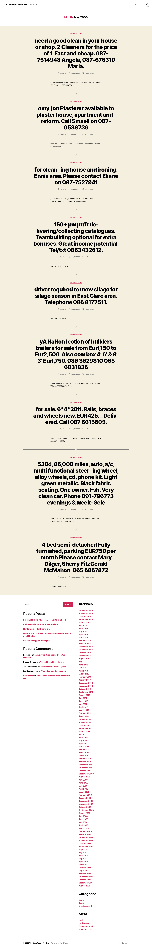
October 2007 (85, 843)
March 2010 (84, 756)
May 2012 (83, 704)
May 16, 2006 (75, 73)
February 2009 (85, 795)
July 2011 (83, 734)
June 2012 (83, 701)
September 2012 (86, 692)
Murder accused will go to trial (36, 629)
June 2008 (83, 819)
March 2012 (84, 710)
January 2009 (85, 798)
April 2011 (83, 743)
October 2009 (85, 771)
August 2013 (84, 659)
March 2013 (84, 674)
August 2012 (84, 695)
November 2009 (86, 768)
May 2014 (83, 631)
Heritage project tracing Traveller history (41, 624)
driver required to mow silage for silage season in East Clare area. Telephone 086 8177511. (76, 296)
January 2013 (85, 680)
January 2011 (84, 752)
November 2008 (86, 804)
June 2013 (83, 665)
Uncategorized (76, 34)
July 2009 (83, 780)
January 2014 (85, 643)
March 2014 (84, 637)
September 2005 (86, 883)
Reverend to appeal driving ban (36, 641)
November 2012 (86, 686)
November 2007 (86, 840)
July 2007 (83, 852)
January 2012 (85, 716)
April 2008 (83, 825)
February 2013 (85, 677)
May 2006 (83, 871)
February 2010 (85, 759)
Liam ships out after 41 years (53, 667)
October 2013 (85, 653)
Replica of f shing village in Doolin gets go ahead (44, 620)
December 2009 (86, 765)
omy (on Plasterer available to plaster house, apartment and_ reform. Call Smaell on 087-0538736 (76, 118)
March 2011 (84, 746)
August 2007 (84, 849)
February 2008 (85, 831)
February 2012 (85, 713)
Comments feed (86, 926)
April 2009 (83, 789)
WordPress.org (85, 929)
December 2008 (86, 801)
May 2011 (83, 740)
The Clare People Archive (15, 4)
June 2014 (83, 628)
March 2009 (84, 792)
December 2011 (86, 719)
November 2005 (86, 877)
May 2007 (83, 859)
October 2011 (85, 725)
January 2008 (85, 834)
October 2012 (85, 689)
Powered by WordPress (59, 943)
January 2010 (85, 762)
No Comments (89, 73)
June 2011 (83, 737)
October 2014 (85, 616)
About (137, 4)
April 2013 (83, 671)
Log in (81, 920)
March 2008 (84, 828)
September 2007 (86, 846)
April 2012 (83, 707)
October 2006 (85, 868)
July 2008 (83, 816)
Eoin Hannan (28, 676)
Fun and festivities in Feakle (52, 662)
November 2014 (86, 613)
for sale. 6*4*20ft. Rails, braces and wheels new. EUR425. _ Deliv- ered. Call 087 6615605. (76, 415)
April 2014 (83, 634)
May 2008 (83, 822)
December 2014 (86, 610)
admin (64, 73)
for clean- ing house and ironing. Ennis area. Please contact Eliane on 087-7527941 (76, 176)
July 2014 (83, 625)
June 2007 (83, 855)
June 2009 (83, 783)
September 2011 (86, 728)
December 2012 (86, 683)
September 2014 (86, 619)
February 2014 (85, 640)
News (81, 900)
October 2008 (85, 807)
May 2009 (83, 786)
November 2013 (86, 650)
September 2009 (86, 774)
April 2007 (83, 861)
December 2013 (86, 647)
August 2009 (84, 777)
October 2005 (85, 880)
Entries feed (84, 923)
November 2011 (86, 722)
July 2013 (83, 662)
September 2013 (86, 656)
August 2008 (84, 813)
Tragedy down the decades (53, 671)
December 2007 (86, 837)
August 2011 (84, 731)
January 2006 (85, 874)
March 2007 (84, 865)
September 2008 (86, 810)
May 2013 (83, 668)
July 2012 (83, 698)
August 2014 (84, 622)
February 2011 (85, 749)
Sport (81, 903)
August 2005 (84, 886)
